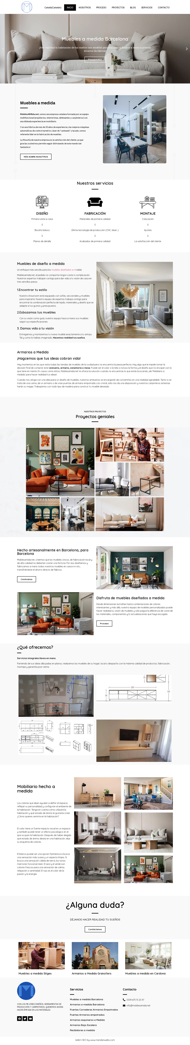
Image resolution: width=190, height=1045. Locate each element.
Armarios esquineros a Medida (87, 1019)
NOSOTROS (85, 7)
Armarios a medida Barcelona (87, 1004)
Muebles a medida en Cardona (145, 973)
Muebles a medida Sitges (35, 973)
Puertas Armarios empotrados (87, 1014)
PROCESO (101, 7)
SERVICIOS (146, 7)
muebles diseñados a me (64, 269)
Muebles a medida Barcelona (86, 999)
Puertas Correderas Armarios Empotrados (94, 1009)
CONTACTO (164, 7)
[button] (92, 81)
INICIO (70, 7)
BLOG (133, 7)
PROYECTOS (118, 7)
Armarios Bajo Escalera (83, 1025)
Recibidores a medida (82, 1030)
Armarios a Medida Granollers (91, 973)
